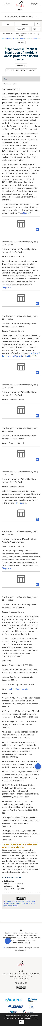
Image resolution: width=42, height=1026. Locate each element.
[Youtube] (26, 983)
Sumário (24, 24)
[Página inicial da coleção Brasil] (21, 967)
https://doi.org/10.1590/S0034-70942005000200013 (21, 38)
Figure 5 (36, 353)
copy (21, 42)
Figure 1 (26, 213)
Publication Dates (10, 84)
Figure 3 (8, 356)
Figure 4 (18, 356)
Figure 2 (7, 287)
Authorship (21, 65)
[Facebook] (23, 983)
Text (5, 79)
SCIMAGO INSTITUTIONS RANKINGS (21, 70)
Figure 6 (22, 503)
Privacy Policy (32, 1018)
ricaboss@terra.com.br (18, 689)
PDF (34, 29)
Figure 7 (7, 568)
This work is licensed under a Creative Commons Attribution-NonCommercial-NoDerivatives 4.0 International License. (19, 903)
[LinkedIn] (21, 983)
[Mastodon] (18, 983)
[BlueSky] (16, 983)
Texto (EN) (21, 29)
